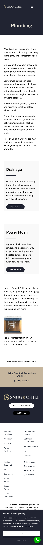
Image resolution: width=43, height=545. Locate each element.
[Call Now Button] (37, 540)
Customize (21, 540)
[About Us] (13, 6)
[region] (21, 527)
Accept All (21, 534)
